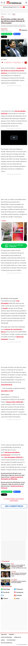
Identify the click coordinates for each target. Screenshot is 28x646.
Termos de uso (17, 637)
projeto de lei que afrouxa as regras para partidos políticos (13, 70)
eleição (17, 499)
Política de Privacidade (6, 637)
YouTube (19, 595)
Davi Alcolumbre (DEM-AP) (14, 457)
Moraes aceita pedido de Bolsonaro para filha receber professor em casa (18, 566)
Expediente (11, 634)
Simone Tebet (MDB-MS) (14, 402)
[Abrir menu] (1, 2)
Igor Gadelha (14, 579)
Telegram (19, 589)
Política (2, 16)
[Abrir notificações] (4, 2)
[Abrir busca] (26, 2)
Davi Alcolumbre (10, 499)
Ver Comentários (14, 506)
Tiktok (5, 598)
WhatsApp (6, 589)
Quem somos (4, 634)
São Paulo (13, 571)
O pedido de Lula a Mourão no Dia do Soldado (18, 582)
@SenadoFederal (6, 384)
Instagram (19, 592)
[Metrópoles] (14, 2)
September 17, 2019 (7, 391)
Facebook (6, 592)
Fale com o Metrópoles (6, 642)
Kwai (18, 598)
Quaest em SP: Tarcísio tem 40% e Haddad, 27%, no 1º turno (18, 575)
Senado (5, 308)
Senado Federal (14, 500)
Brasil (12, 563)
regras (22, 499)
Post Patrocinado (11, 640)
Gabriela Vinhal (4, 28)
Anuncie (3, 640)
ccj (5, 499)
